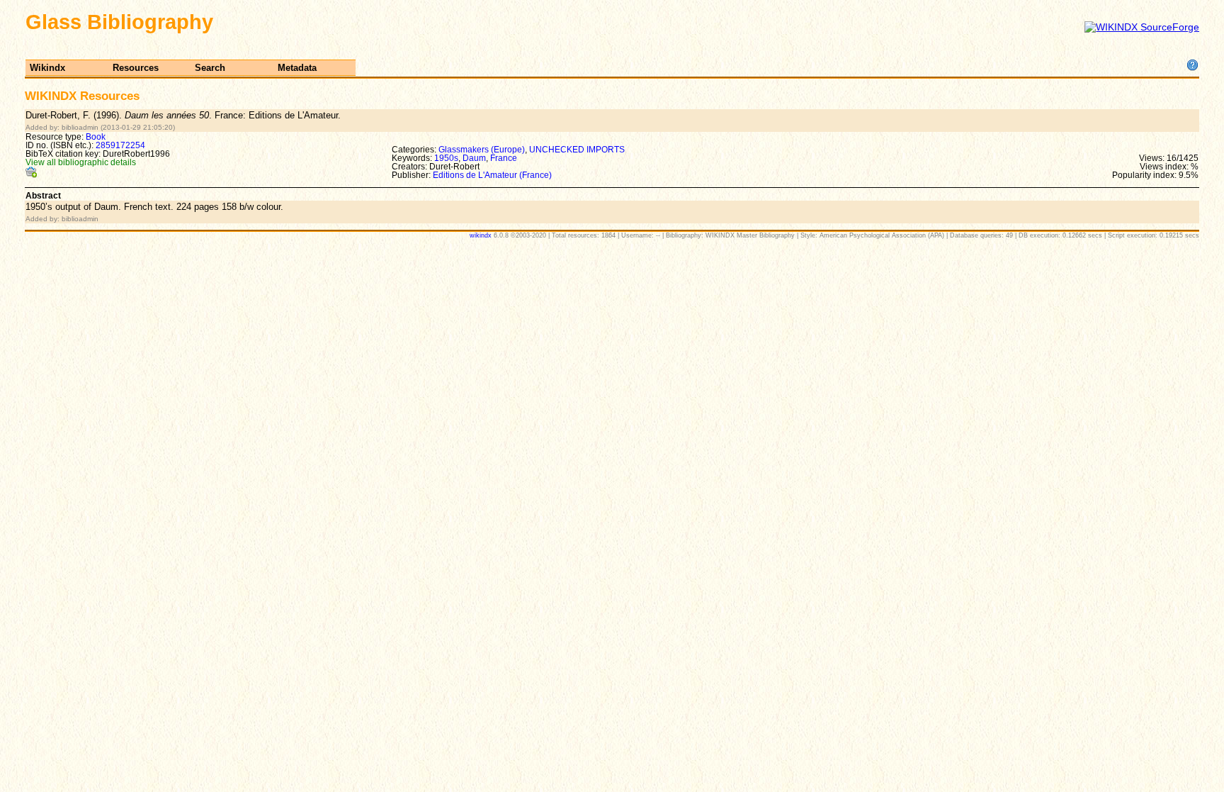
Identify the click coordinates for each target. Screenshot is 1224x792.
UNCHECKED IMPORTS (577, 149)
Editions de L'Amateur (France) (492, 175)
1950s (446, 158)
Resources (136, 67)
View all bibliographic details (81, 162)
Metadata (297, 67)
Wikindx (47, 67)
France (503, 158)
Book (96, 137)
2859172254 (120, 145)
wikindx (481, 235)
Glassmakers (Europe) (481, 149)
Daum (474, 158)
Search (210, 67)
